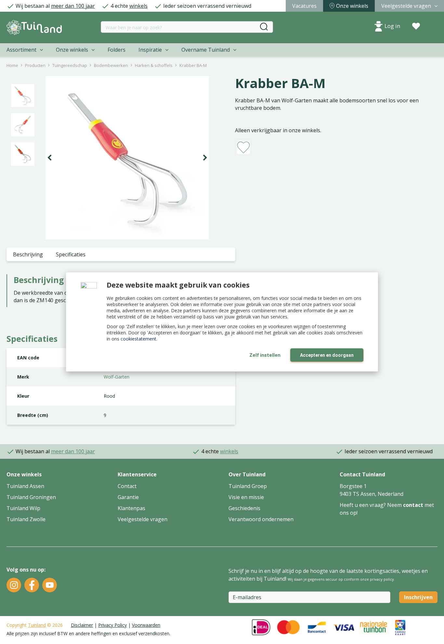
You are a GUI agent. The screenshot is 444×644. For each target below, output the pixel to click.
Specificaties (70, 254)
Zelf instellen (265, 355)
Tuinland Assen (25, 486)
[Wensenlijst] (416, 26)
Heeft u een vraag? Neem (371, 505)
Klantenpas (131, 508)
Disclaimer (82, 625)
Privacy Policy (112, 625)
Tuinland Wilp (23, 508)
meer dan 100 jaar (73, 5)
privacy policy (382, 579)
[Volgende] (205, 157)
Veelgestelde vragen (142, 519)
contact (413, 505)
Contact (127, 486)
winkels (138, 5)
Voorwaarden (146, 625)
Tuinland (37, 625)
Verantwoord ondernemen (261, 519)
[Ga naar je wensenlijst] (416, 26)
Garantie (128, 497)
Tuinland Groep (248, 486)
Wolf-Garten (116, 377)
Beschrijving (28, 254)
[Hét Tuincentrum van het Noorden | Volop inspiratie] (34, 27)
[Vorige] (49, 157)
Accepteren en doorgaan (327, 355)
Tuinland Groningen (31, 497)
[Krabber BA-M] (127, 157)
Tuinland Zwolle (26, 519)
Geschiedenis (244, 508)
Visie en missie (246, 497)
